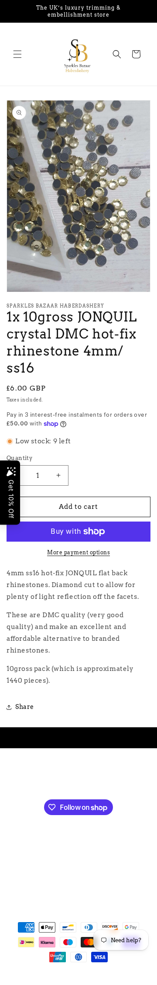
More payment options (78, 552)
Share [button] (24, 706)
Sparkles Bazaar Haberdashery (73, 973)
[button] (17, 54)
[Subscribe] (121, 776)
